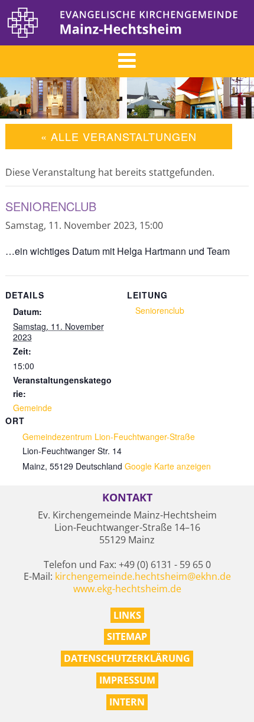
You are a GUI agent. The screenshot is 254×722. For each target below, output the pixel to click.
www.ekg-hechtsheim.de (127, 588)
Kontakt (127, 497)
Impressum (127, 680)
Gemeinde (32, 407)
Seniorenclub (159, 310)
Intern (127, 701)
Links (127, 615)
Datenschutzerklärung (127, 658)
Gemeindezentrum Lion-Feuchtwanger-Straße (108, 436)
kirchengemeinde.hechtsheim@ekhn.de (143, 576)
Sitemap (127, 636)
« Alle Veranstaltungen (119, 136)
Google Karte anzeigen (168, 466)
